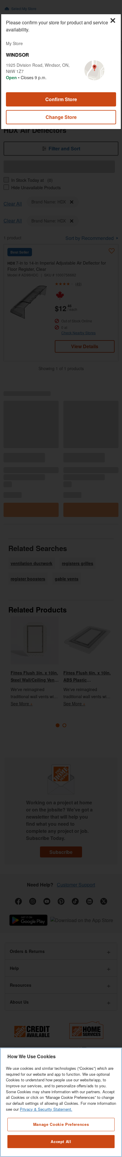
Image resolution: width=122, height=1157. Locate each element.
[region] (61, 1102)
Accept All (61, 1141)
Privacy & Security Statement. (46, 1109)
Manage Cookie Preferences (61, 1124)
